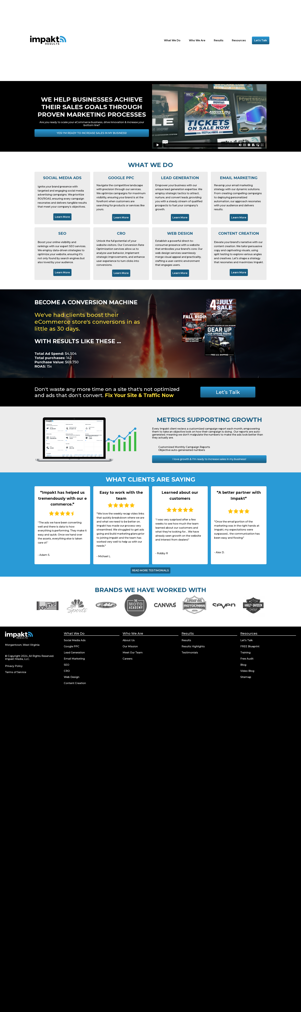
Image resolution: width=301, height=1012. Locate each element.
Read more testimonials (150, 570)
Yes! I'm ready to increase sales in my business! (92, 133)
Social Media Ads (75, 640)
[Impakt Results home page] (19, 635)
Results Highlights (193, 646)
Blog (243, 664)
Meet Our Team (133, 652)
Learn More (63, 216)
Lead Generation (74, 652)
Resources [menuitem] (239, 40)
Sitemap (245, 677)
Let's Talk (246, 640)
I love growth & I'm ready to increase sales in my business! (209, 459)
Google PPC (71, 646)
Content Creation (75, 683)
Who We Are (133, 633)
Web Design (71, 677)
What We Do (74, 633)
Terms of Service (15, 672)
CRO (67, 670)
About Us (129, 640)
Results (188, 633)
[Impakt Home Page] (48, 40)
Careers (127, 658)
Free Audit (246, 658)
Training (245, 652)
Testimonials (190, 652)
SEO (66, 664)
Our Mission (130, 646)
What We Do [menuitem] (172, 40)
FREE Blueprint (249, 646)
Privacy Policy (14, 666)
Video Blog (247, 670)
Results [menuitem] (219, 40)
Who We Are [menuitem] (197, 40)
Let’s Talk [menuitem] (260, 40)
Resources (248, 633)
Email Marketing (74, 658)
